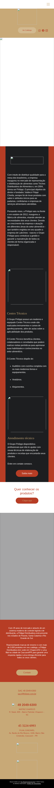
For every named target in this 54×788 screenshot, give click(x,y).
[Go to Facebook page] (43, 30)
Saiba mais (27, 473)
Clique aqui (27, 500)
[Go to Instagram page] (46, 30)
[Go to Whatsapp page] (39, 30)
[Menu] (48, 4)
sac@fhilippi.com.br (27, 694)
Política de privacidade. (34, 783)
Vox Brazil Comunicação (28, 782)
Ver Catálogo (27, 30)
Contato (27, 672)
